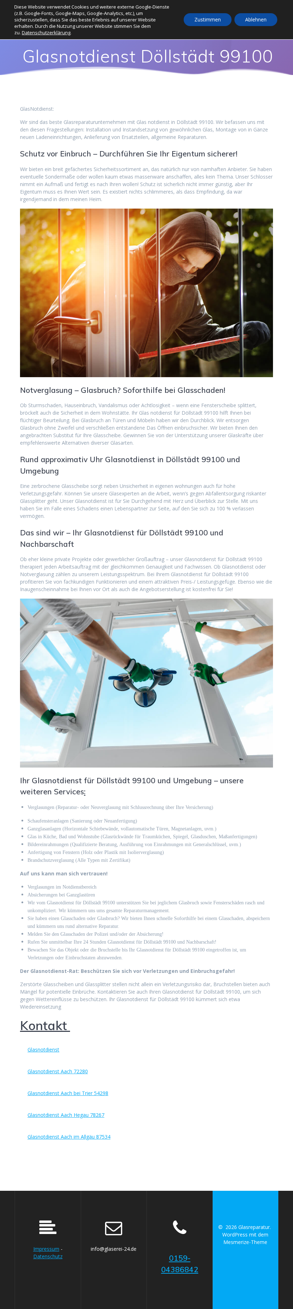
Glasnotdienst (43, 1049)
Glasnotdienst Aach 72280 (58, 1071)
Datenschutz (48, 1256)
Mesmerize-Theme (245, 1242)
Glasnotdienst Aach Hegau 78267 (66, 1114)
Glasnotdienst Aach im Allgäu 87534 (69, 1136)
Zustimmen (207, 19)
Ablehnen (256, 19)
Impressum (46, 1248)
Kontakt (45, 1025)
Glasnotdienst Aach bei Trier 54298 (68, 1093)
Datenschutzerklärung (46, 32)
